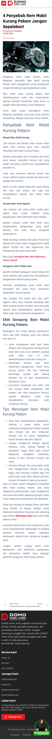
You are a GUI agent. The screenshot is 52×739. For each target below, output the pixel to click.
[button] (3, 3)
